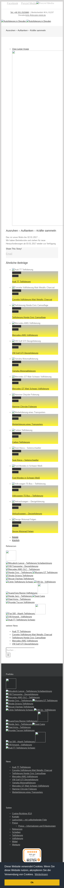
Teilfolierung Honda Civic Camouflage (29, 317)
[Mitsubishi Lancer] (29, 563)
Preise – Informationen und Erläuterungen (37, 826)
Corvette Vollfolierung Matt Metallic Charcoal (32, 299)
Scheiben (16, 832)
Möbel (15, 841)
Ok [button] (32, 882)
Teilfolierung (17, 835)
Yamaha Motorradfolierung (24, 371)
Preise (15, 823)
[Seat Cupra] (38, 596)
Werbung (16, 844)
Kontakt (15, 816)
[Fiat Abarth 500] (20, 613)
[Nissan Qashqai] (20, 579)
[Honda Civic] (19, 572)
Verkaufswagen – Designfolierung (27, 513)
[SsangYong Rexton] (22, 593)
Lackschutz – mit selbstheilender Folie (29, 820)
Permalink (16, 273)
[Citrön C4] (20, 582)
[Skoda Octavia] (19, 575)
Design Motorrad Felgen (23, 531)
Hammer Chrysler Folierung (24, 406)
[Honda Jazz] (19, 596)
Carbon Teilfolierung (21, 442)
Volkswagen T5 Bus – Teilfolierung (27, 496)
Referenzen (17, 829)
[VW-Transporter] (22, 566)
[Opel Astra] (18, 599)
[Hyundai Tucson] (20, 602)
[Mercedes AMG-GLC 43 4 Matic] (23, 569)
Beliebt (15, 537)
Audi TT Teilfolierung (21, 281)
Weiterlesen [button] (41, 874)
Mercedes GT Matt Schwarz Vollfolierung (30, 389)
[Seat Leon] (11, 560)
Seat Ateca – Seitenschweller (25, 460)
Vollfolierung (17, 838)
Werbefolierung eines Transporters (27, 424)
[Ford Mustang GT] (44, 572)
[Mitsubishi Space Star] (43, 593)
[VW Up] (45, 582)
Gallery (15, 276)
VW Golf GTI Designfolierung (25, 353)
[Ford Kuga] (40, 613)
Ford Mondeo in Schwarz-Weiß (26, 478)
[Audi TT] (20, 620)
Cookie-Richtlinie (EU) (22, 813)
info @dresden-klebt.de (36, 15)
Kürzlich (15, 540)
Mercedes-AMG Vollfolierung (25, 335)
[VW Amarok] (19, 616)
